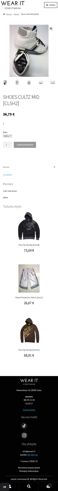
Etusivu (9, 14)
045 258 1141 (32, 454)
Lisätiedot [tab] (7, 174)
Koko (5, 132)
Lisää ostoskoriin (25, 144)
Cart (45, 484)
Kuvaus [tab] (6, 167)
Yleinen (16, 14)
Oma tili (9, 486)
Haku (29, 486)
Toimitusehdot (29, 410)
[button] (51, 29)
